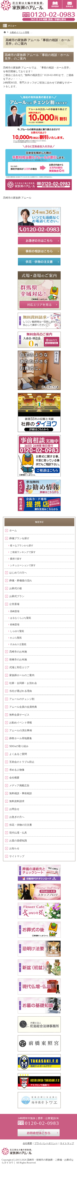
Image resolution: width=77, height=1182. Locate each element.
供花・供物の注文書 (20, 824)
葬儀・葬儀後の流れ (20, 580)
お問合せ (14, 809)
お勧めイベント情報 (20, 722)
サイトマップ (16, 856)
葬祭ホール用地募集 (20, 738)
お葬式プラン (16, 596)
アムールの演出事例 (20, 730)
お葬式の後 (15, 588)
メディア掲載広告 (19, 785)
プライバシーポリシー (46, 1143)
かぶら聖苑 (16, 637)
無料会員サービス (19, 714)
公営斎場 (14, 604)
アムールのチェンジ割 (21, 699)
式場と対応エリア (19, 667)
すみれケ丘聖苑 (18, 644)
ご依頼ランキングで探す (23, 552)
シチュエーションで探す (23, 565)
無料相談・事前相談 (20, 793)
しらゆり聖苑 (17, 631)
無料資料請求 (16, 801)
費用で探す (16, 558)
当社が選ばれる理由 (20, 690)
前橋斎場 (14, 624)
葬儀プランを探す (19, 538)
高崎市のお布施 (18, 651)
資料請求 (55, 4)
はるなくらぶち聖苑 (20, 618)
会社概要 (14, 777)
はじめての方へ (18, 572)
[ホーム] (5, 32)
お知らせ (14, 848)
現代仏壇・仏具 (18, 832)
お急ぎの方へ (16, 816)
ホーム (13, 530)
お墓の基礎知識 (18, 840)
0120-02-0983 (48, 16)
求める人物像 (16, 769)
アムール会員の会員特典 (23, 706)
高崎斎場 (14, 611)
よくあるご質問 (18, 754)
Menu (38, 25)
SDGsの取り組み (18, 746)
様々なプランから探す (21, 545)
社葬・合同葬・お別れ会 (23, 683)
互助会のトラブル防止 (21, 761)
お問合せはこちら (38, 1132)
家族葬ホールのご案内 (21, 675)
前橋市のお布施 (18, 659)
